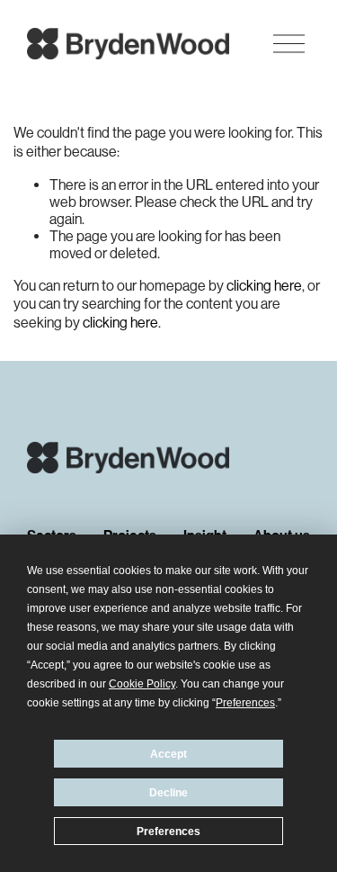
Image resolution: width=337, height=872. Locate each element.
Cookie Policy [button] (142, 684)
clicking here (264, 285)
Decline (168, 793)
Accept (168, 754)
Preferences (168, 831)
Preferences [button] (245, 703)
